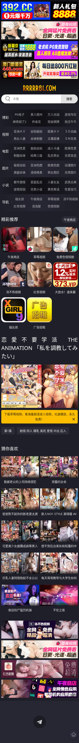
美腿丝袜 (19, 172)
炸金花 (36, 122)
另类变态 (70, 155)
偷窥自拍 (19, 165)
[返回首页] (73, 734)
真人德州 (36, 114)
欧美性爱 (70, 148)
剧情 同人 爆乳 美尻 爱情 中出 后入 (43, 431)
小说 (5, 185)
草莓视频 (53, 199)
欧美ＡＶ (53, 131)
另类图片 (70, 172)
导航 (5, 202)
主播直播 (53, 139)
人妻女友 (53, 182)
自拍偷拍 (36, 131)
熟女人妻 (19, 139)
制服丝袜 (19, 155)
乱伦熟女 (53, 155)
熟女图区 (53, 172)
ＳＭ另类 (70, 139)
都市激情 (19, 182)
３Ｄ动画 (70, 131)
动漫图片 (70, 165)
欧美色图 (53, 165)
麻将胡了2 (19, 122)
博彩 (5, 117)
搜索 (69, 99)
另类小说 (36, 189)
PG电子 (19, 114)
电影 (5, 151)
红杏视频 (19, 206)
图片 (5, 168)
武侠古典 (70, 182)
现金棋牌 (53, 122)
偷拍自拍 (36, 148)
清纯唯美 (36, 172)
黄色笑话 (53, 189)
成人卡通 (53, 148)
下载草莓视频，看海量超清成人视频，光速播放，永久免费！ (39, 416)
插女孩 (19, 199)
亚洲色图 (36, 165)
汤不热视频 (70, 199)
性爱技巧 (70, 189)
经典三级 (36, 155)
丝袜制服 (36, 139)
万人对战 (53, 114)
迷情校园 (19, 189)
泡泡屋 (36, 206)
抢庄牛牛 (70, 122)
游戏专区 (70, 114)
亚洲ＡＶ (19, 131)
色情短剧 (53, 206)
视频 (5, 134)
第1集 (8, 431)
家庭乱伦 (36, 182)
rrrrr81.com (39, 88)
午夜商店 (36, 199)
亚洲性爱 (19, 148)
